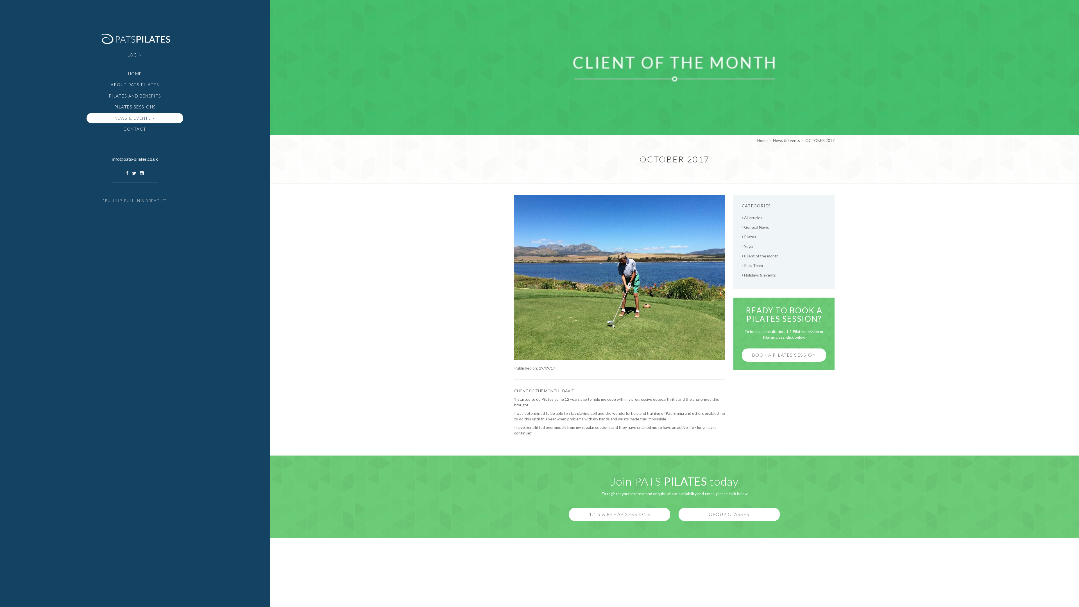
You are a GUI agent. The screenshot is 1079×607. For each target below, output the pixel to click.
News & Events (133, 118)
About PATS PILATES (135, 84)
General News (756, 227)
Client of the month (761, 255)
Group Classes (729, 514)
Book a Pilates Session (784, 354)
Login (135, 54)
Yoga (748, 246)
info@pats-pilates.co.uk (135, 159)
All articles (752, 217)
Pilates (749, 236)
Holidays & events (759, 275)
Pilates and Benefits (135, 95)
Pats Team (753, 265)
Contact (134, 129)
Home (135, 73)
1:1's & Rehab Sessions (619, 514)
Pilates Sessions (135, 106)
